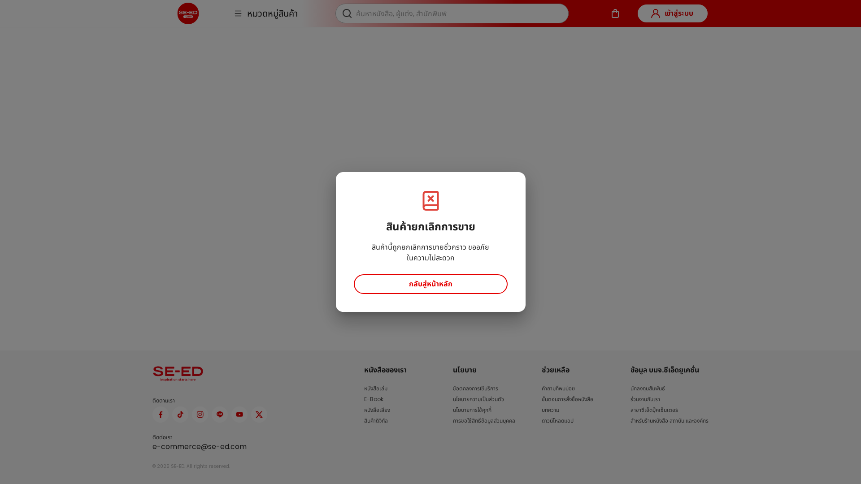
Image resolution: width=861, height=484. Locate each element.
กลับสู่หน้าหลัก (430, 284)
